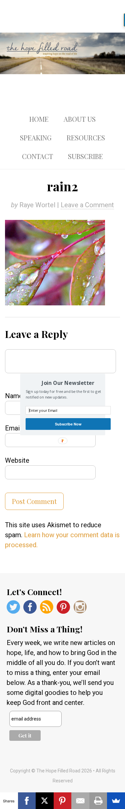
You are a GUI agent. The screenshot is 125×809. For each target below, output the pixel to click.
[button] (68, 383)
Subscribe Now (68, 423)
